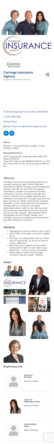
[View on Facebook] (11, 135)
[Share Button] (47, 74)
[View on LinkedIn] (6, 135)
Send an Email (31, 381)
